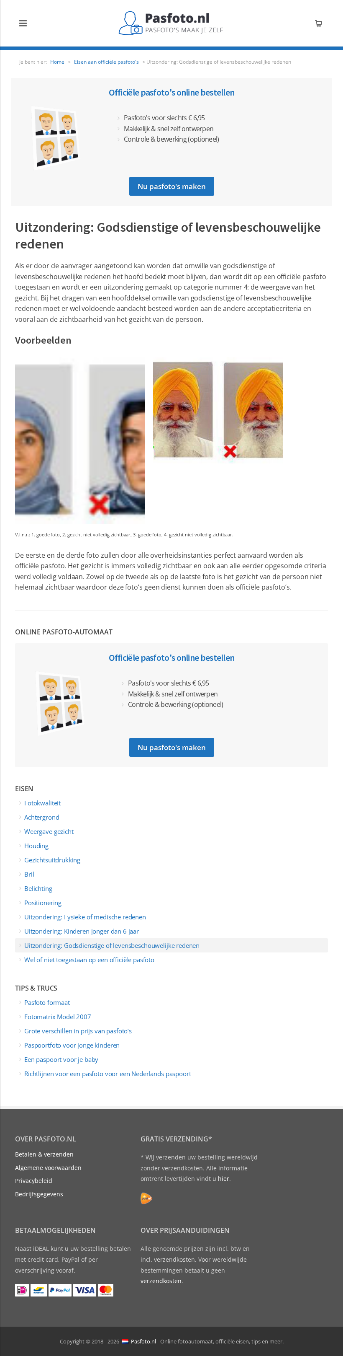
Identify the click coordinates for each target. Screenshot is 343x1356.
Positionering (42, 902)
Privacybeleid (33, 1181)
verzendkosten (161, 1281)
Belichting (38, 888)
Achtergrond (41, 817)
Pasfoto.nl (143, 1341)
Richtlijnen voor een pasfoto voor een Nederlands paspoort (107, 1073)
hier (223, 1179)
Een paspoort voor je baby (61, 1059)
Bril (29, 874)
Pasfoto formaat (47, 1002)
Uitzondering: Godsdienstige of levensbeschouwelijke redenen (112, 945)
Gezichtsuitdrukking (52, 860)
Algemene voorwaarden (48, 1168)
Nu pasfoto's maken (172, 186)
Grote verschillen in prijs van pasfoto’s (78, 1031)
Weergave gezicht (49, 831)
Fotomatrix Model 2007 (57, 1016)
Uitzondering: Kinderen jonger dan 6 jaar (81, 931)
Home (57, 61)
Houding (36, 845)
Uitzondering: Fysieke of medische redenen (85, 917)
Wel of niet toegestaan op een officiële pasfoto (89, 959)
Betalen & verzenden (44, 1154)
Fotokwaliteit (42, 803)
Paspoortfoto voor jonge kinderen (72, 1045)
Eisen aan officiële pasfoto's (106, 61)
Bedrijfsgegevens (39, 1194)
